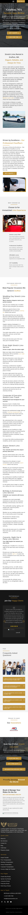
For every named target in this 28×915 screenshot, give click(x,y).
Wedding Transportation (7, 862)
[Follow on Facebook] (2, 902)
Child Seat (3, 847)
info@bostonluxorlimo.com (11, 898)
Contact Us (3, 843)
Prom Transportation (6, 860)
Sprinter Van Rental (6, 879)
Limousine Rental (5, 881)
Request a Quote (5, 850)
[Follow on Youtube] (11, 902)
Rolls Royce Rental (6, 885)
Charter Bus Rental (6, 876)
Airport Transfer (5, 857)
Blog (2, 845)
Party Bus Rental (5, 883)
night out (14, 553)
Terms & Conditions (18, 912)
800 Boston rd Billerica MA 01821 (12, 893)
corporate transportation (14, 412)
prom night (21, 353)
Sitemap (7, 912)
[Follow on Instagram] (8, 902)
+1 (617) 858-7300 (8, 896)
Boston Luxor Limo (8, 97)
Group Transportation (6, 864)
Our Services (4, 840)
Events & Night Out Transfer (8, 869)
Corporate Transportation (7, 866)
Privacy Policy (12, 912)
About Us (3, 838)
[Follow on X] (5, 902)
